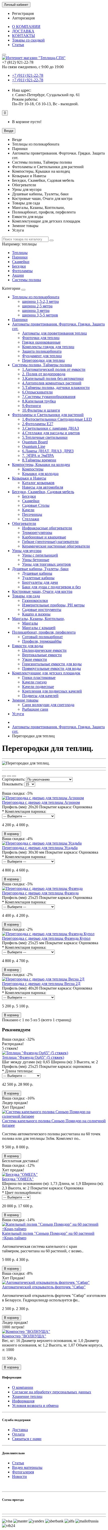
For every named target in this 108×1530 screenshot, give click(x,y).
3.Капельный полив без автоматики (53, 378)
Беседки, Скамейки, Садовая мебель (43, 492)
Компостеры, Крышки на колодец (41, 464)
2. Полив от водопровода (43, 374)
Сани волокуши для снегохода (48, 705)
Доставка (20, 1430)
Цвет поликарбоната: (23, 1192)
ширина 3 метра (35, 310)
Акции (18, 275)
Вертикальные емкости (42, 655)
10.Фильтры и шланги (41, 410)
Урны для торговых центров (46, 564)
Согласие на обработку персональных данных (51, 1392)
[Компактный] (14, 776)
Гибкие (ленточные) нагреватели (50, 541)
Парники (20, 257)
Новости (19, 1476)
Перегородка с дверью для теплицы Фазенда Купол (46, 938)
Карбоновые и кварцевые (44, 537)
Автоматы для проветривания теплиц (54, 333)
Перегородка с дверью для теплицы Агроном (41, 802)
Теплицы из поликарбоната (35, 297)
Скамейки (20, 262)
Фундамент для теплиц (42, 356)
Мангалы (30, 623)
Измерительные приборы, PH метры (53, 605)
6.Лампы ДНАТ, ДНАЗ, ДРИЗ (48, 451)
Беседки (19, 266)
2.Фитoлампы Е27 (37, 424)
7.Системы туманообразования (48, 396)
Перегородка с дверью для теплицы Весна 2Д (41, 983)
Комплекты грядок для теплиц (48, 347)
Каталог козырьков (38, 483)
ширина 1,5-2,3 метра (40, 301)
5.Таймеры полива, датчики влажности (56, 387)
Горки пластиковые (39, 677)
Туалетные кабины (38, 578)
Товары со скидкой (28, 40)
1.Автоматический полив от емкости (53, 369)
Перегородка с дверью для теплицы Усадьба (40, 848)
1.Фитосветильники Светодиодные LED (57, 419)
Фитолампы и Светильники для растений (48, 415)
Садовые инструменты (41, 609)
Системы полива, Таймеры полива (42, 365)
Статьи (18, 45)
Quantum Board (35, 442)
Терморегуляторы (37, 532)
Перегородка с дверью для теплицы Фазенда (40, 893)
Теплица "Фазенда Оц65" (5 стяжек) (33, 1057)
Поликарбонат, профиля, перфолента (44, 632)
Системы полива (26, 280)
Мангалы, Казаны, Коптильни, (38, 618)
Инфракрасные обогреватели (47, 528)
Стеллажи (30, 519)
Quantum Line (33, 446)
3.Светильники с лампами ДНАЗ (50, 428)
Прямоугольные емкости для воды (51, 668)
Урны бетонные (35, 560)
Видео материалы (27, 1467)
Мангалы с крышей (39, 628)
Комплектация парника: (25, 811)
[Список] (9, 776)
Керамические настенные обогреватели (56, 546)
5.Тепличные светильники (45, 437)
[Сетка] (4, 776)
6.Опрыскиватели (37, 392)
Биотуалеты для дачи (40, 582)
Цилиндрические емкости (44, 650)
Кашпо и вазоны (36, 614)
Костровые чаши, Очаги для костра (42, 591)
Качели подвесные (38, 686)
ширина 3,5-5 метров (40, 315)
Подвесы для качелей (40, 696)
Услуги (18, 714)
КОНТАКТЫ (23, 35)
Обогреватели (24, 523)
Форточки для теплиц (41, 338)
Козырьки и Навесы (29, 478)
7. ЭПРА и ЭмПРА (38, 455)
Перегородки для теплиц (43, 360)
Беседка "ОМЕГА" (18, 1179)
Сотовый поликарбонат (42, 637)
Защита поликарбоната (42, 351)
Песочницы (32, 514)
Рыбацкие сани (35, 709)
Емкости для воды (27, 646)
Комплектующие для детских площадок (46, 673)
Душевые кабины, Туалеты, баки (40, 569)
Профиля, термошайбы (42, 641)
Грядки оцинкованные (41, 342)
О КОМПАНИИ (26, 26)
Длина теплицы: (19, 1071)
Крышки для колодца (40, 473)
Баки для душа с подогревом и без (51, 587)
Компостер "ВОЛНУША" (24, 1336)
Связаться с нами (26, 1439)
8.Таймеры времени (39, 460)
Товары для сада (26, 596)
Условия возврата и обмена (35, 1405)
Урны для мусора (26, 551)
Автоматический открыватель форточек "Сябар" (44, 1287)
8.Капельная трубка (39, 401)
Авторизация (23, 18)
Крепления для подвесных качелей (52, 691)
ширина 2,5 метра (37, 306)
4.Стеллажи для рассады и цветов (51, 433)
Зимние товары (25, 700)
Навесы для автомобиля (42, 487)
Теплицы (20, 252)
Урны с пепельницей (40, 555)
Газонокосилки (35, 600)
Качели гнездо (34, 682)
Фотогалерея (23, 1472)
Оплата (18, 1434)
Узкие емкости (34, 659)
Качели (28, 510)
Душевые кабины (37, 573)
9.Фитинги (31, 406)
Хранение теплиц (27, 1396)
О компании (22, 1387)
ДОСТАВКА (23, 31)
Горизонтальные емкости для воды (52, 664)
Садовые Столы (35, 505)
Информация (23, 1401)
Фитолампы (22, 271)
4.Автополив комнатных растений (51, 383)
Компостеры (32, 469)
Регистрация (23, 13)
